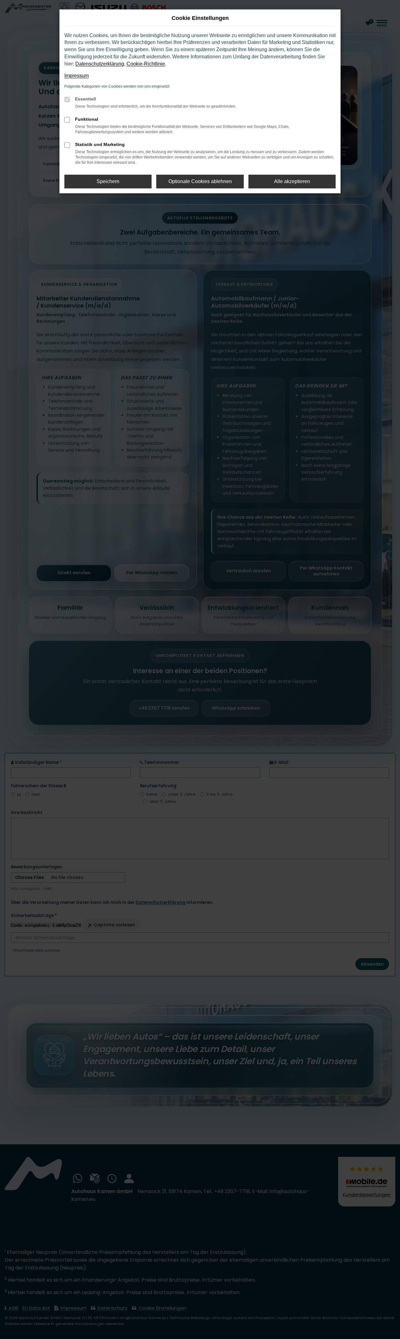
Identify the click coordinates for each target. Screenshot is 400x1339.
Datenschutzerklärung (99, 63)
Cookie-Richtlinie (146, 63)
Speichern (108, 181)
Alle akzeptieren (292, 181)
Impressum (76, 75)
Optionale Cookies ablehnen (200, 181)
